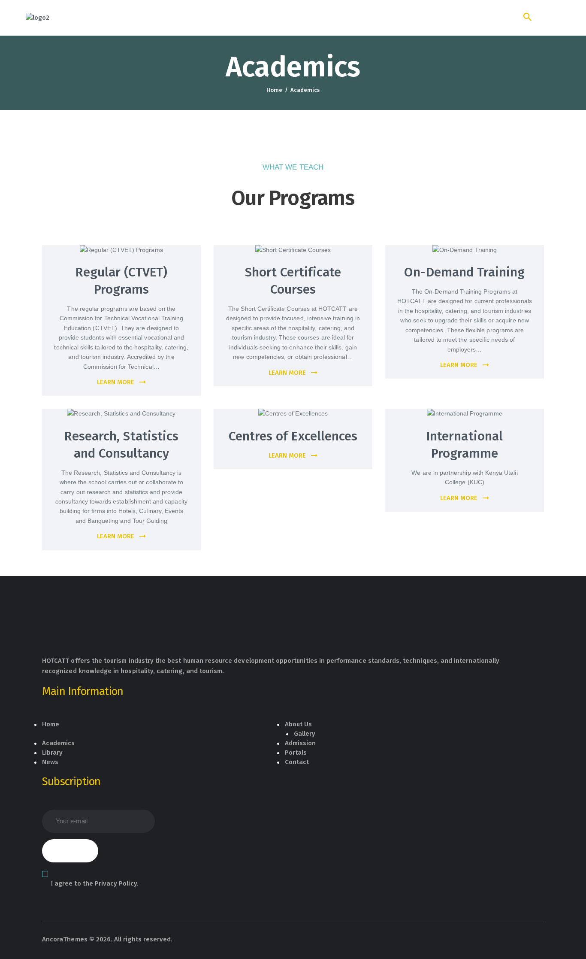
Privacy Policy (116, 883)
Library (52, 752)
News (50, 762)
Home (274, 90)
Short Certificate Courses (293, 280)
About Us (298, 724)
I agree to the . (95, 883)
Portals (296, 752)
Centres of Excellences (293, 436)
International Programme (464, 444)
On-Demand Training (464, 272)
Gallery (304, 733)
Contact (297, 762)
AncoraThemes (65, 939)
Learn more (115, 382)
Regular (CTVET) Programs (122, 280)
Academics (58, 743)
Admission (300, 743)
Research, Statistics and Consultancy (121, 444)
